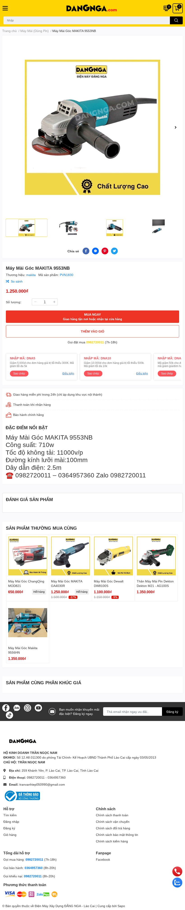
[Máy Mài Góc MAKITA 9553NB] (92, 127)
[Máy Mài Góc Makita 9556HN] (27, 622)
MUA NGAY (92, 316)
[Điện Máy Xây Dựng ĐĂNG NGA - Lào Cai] (92, 8)
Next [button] (175, 127)
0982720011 (95, 342)
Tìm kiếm (10, 815)
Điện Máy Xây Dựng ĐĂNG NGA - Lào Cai (65, 906)
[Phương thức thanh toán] (31, 894)
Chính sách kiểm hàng (112, 841)
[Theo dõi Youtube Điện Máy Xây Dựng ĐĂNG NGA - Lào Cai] (38, 707)
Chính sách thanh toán (112, 815)
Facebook (103, 859)
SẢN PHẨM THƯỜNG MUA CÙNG (41, 528)
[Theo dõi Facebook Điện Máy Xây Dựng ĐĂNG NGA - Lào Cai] (5, 707)
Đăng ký (172, 712)
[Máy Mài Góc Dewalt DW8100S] (113, 555)
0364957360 (57, 777)
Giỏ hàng (9, 835)
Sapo (121, 906)
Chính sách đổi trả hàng (113, 828)
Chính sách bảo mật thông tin (117, 835)
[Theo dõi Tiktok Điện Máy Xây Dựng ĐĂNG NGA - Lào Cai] (9, 715)
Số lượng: (13, 302)
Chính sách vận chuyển (113, 821)
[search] (176, 20)
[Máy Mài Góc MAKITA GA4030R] (70, 555)
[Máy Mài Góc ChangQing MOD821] (27, 555)
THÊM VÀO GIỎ (92, 331)
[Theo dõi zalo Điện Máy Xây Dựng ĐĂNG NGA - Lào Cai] (16, 707)
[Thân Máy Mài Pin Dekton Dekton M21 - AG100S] (156, 555)
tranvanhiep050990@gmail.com (42, 784)
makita (31, 275)
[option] (92, 127)
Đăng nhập (11, 821)
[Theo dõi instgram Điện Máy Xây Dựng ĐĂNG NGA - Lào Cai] (27, 707)
